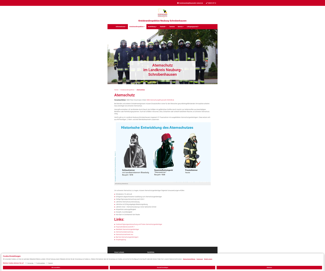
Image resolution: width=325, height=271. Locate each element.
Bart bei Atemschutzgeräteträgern (127, 237)
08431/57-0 (212, 3)
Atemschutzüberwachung (124, 232)
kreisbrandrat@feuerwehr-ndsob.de (191, 3)
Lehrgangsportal (192, 26)
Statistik (50, 263)
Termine (172, 26)
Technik (162, 26)
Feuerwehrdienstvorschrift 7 (125, 227)
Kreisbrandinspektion (136, 26)
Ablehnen (269, 267)
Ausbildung (152, 26)
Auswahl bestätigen (162, 267)
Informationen (120, 26)
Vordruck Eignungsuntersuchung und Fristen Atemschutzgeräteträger (139, 224)
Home (116, 90)
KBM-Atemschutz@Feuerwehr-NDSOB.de (160, 100)
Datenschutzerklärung (189, 259)
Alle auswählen (55, 267)
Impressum (200, 259)
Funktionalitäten (40, 263)
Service (180, 26)
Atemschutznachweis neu (124, 234)
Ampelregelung (121, 239)
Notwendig (30, 263)
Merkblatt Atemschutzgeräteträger (127, 229)
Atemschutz (141, 90)
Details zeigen (208, 259)
